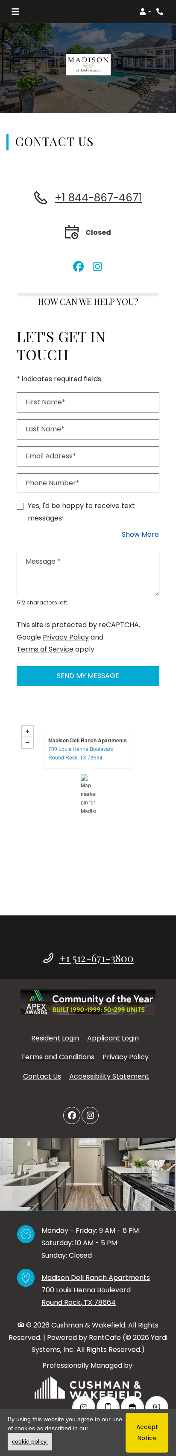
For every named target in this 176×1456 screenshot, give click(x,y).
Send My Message (88, 676)
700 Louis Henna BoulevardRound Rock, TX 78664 (81, 753)
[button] (145, 11)
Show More (140, 534)
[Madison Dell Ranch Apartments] (88, 793)
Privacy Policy (66, 637)
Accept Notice (147, 1432)
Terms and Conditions (57, 1057)
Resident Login (55, 1038)
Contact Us (42, 1076)
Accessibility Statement (109, 1076)
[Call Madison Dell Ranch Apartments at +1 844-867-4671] (160, 11)
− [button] (27, 742)
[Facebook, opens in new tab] (78, 263)
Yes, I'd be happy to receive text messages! (81, 512)
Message (43, 561)
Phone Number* (52, 483)
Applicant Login (113, 1038)
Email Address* (51, 456)
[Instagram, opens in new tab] (97, 263)
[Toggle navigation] (15, 11)
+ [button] (27, 731)
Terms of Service (45, 649)
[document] (88, 793)
